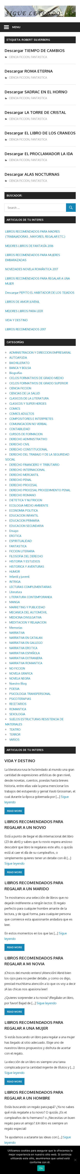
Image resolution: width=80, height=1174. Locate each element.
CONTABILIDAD (19, 429)
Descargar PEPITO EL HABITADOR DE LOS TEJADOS (39, 292)
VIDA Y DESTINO (16, 320)
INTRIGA (15, 582)
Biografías (15, 373)
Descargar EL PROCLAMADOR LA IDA (38, 153)
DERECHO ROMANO (22, 495)
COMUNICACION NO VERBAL (28, 424)
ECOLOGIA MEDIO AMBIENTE (28, 505)
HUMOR (14, 571)
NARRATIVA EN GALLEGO (26, 643)
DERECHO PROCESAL (23, 485)
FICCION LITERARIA (22, 551)
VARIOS (14, 739)
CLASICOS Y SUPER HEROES (27, 403)
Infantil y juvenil (19, 576)
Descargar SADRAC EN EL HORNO (35, 91)
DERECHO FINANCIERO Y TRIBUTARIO (34, 465)
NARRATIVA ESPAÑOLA (24, 653)
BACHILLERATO (19, 363)
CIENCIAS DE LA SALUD (24, 393)
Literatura (15, 592)
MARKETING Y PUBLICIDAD (27, 607)
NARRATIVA (17, 633)
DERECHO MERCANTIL (24, 475)
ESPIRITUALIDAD (20, 541)
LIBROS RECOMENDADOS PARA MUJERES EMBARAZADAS (32, 257)
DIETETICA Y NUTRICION (25, 500)
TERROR (14, 734)
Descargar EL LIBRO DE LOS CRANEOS (40, 132)
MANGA (14, 602)
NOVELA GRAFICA (21, 673)
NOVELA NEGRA (19, 678)
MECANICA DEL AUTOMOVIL (28, 612)
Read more (14, 810)
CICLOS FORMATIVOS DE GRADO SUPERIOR (38, 383)
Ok (41, 1168)
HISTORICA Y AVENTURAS (26, 566)
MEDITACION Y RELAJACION (27, 622)
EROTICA (15, 536)
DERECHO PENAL (20, 480)
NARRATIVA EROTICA (23, 648)
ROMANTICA (17, 709)
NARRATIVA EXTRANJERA (25, 658)
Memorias (15, 627)
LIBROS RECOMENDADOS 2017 (25, 329)
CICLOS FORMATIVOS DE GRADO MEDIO (36, 378)
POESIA (14, 689)
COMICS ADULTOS (21, 414)
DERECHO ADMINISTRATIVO (28, 439)
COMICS (14, 408)
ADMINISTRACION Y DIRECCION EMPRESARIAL (40, 352)
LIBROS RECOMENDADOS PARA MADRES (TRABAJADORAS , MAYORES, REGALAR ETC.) (35, 234)
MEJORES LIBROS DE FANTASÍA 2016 (29, 246)
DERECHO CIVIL (19, 444)
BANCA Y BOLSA (20, 368)
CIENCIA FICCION (19, 57)
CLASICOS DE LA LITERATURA (29, 398)
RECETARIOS (17, 704)
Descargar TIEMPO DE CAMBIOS (34, 50)
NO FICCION (17, 668)
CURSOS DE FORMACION (26, 434)
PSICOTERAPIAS (20, 699)
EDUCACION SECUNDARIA (26, 526)
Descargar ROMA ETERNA (28, 71)
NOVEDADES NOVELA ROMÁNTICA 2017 (31, 269)
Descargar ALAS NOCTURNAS (31, 174)
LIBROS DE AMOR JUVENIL (22, 302)
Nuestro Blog (18, 683)
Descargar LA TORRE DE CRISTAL (35, 112)
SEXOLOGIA (17, 714)
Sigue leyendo (14, 863)
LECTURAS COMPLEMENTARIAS (30, 587)
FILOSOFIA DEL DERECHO (26, 556)
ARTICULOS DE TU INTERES (25, 749)
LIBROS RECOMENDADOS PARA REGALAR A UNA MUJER (37, 281)
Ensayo (13, 531)
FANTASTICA (39, 57)
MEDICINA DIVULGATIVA (25, 617)
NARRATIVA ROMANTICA (25, 663)
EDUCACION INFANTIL (23, 515)
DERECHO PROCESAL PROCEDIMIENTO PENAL (39, 490)
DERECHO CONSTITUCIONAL (28, 449)
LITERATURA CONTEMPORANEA (30, 597)
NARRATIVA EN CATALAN (25, 638)
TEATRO (15, 729)
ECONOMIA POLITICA (23, 510)
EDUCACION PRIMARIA (24, 520)
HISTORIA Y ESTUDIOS (24, 561)
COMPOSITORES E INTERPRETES (31, 419)
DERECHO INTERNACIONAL (27, 470)
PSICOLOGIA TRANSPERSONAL (30, 694)
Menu (16, 27)
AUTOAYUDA (18, 357)
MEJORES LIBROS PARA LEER (24, 311)
